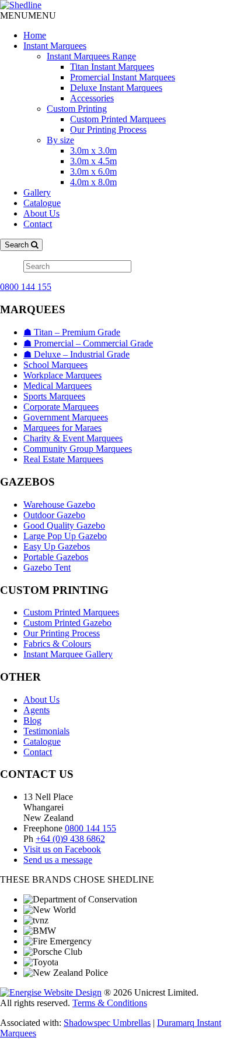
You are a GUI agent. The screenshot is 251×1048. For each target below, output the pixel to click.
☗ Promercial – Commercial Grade (88, 343)
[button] (28, 15)
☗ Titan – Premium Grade (71, 332)
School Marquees (55, 365)
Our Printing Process (108, 129)
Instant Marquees (54, 46)
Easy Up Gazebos (56, 546)
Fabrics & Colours (57, 644)
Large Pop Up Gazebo (65, 536)
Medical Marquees (57, 386)
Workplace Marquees (62, 375)
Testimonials (46, 731)
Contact (37, 224)
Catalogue (42, 203)
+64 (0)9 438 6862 (70, 839)
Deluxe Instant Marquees (116, 88)
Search (18, 244)
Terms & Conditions (109, 1003)
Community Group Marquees (77, 449)
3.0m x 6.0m (93, 171)
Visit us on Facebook (62, 849)
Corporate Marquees (61, 407)
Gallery (37, 192)
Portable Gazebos (55, 557)
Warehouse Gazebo (59, 504)
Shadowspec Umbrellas (107, 1023)
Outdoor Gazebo (54, 515)
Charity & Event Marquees (73, 438)
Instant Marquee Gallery (68, 654)
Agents (36, 710)
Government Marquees (65, 417)
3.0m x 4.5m (93, 161)
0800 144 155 (25, 287)
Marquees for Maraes (62, 428)
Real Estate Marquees (63, 459)
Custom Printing (77, 109)
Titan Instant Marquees (112, 67)
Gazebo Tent (47, 567)
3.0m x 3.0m (93, 150)
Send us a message (57, 860)
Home (34, 35)
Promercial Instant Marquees (122, 77)
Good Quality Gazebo (64, 525)
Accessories (92, 98)
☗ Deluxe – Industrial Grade (76, 354)
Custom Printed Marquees (118, 119)
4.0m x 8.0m (93, 182)
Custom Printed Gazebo (67, 623)
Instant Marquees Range (91, 56)
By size (60, 140)
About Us (41, 213)
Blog (32, 720)
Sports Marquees (54, 396)
